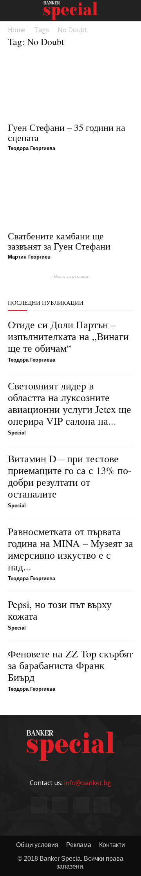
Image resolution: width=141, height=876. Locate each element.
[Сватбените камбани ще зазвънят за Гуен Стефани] (70, 195)
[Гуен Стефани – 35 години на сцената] (70, 86)
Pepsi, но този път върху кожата (60, 610)
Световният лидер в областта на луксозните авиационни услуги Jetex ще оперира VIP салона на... (69, 403)
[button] (130, 10)
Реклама (78, 845)
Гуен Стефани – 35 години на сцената (66, 132)
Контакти (112, 845)
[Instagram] (81, 805)
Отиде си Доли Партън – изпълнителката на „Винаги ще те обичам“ (68, 336)
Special (17, 433)
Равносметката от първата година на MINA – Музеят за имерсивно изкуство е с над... (70, 549)
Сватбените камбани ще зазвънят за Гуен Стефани (59, 241)
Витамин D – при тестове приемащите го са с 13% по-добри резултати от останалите (70, 476)
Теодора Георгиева (31, 148)
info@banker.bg (87, 782)
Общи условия (37, 845)
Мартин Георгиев (29, 257)
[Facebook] (39, 805)
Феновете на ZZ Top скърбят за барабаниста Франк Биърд (70, 665)
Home (16, 29)
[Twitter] (102, 805)
